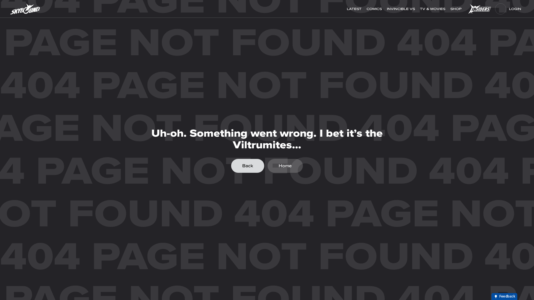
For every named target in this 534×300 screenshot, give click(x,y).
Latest (354, 8)
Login (515, 9)
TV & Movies (432, 8)
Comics (374, 8)
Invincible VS (401, 8)
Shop (456, 8)
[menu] (500, 8)
